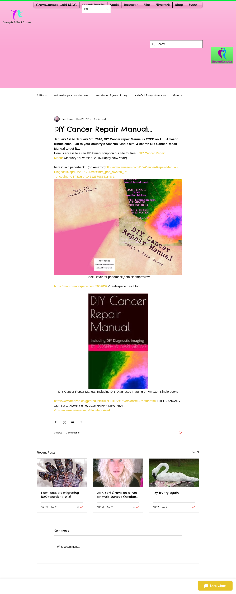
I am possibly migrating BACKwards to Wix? (60, 495)
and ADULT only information (150, 95)
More (176, 95)
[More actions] (180, 119)
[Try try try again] (174, 473)
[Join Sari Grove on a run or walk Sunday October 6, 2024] (118, 473)
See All (195, 452)
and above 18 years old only (112, 95)
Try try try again (166, 493)
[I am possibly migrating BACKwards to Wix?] (62, 473)
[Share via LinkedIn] (72, 422)
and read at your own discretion (71, 95)
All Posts (42, 95)
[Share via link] (81, 422)
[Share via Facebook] (55, 422)
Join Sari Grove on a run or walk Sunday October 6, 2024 (117, 495)
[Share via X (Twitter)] (64, 422)
